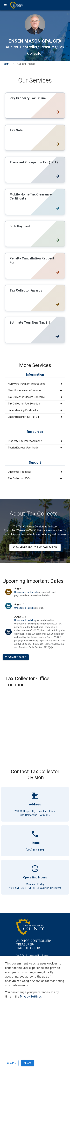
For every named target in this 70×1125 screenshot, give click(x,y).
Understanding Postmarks (23, 410)
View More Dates (15, 657)
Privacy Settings (31, 996)
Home (5, 64)
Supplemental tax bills (26, 592)
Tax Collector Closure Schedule (26, 397)
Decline (11, 1063)
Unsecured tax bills (24, 608)
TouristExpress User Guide (23, 447)
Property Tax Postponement (25, 441)
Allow (27, 1063)
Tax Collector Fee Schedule (24, 403)
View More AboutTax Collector (35, 547)
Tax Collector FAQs (19, 478)
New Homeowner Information (25, 390)
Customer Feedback (20, 471)
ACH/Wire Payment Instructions (26, 383)
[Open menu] (13, 5)
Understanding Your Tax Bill (23, 416)
